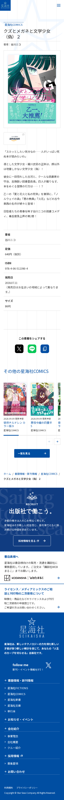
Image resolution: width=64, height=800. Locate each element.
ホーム (7, 474)
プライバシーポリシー (27, 787)
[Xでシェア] (19, 348)
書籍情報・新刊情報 (26, 474)
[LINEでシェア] (32, 348)
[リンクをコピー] (45, 348)
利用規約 (8, 787)
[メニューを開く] (58, 5)
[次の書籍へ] (57, 441)
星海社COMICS (14, 24)
